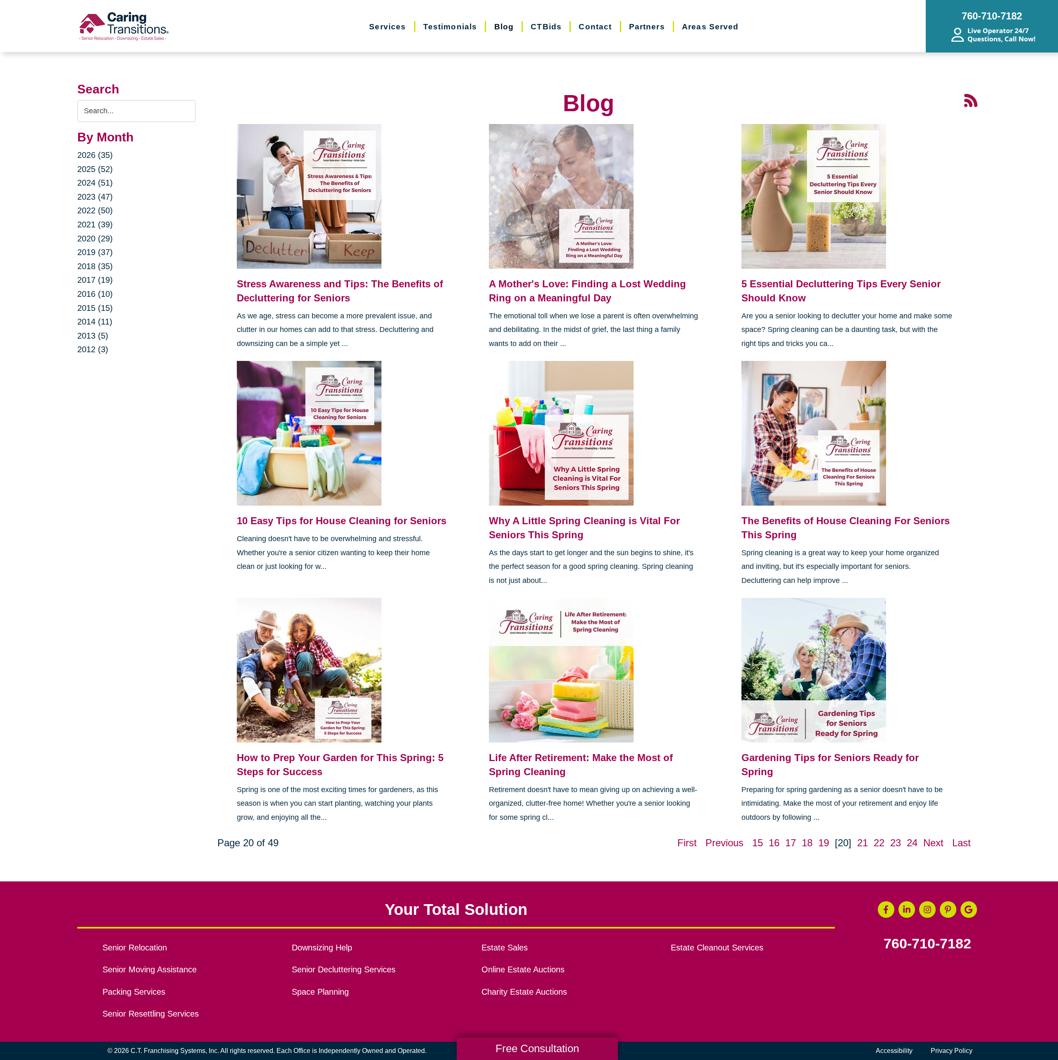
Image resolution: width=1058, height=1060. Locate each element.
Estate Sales (504, 947)
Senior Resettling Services (150, 1013)
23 (895, 842)
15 (757, 842)
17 (790, 842)
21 (862, 842)
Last (961, 842)
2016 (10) (95, 293)
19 (823, 842)
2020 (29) (95, 238)
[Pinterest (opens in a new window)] (948, 909)
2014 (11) (94, 321)
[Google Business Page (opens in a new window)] (968, 909)
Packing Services (133, 991)
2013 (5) (92, 335)
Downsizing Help (322, 947)
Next (933, 842)
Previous (724, 842)
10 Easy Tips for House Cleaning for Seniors (341, 520)
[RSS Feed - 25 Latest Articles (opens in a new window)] (971, 99)
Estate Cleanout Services (717, 947)
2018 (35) (95, 266)
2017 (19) (95, 279)
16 (774, 842)
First (687, 842)
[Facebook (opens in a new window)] (886, 909)
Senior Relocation (134, 947)
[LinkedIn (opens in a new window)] (906, 909)
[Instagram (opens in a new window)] (927, 909)
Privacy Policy (951, 1050)
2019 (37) (95, 252)
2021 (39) (95, 224)
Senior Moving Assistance (149, 969)
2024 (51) (95, 182)
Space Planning (320, 991)
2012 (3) (92, 349)
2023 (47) (95, 196)
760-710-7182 (927, 944)
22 (879, 842)
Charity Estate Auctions (524, 991)
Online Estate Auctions (523, 969)
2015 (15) (95, 308)
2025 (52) (95, 169)
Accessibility (894, 1050)
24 (912, 842)
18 (807, 842)
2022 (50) (95, 210)
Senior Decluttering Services (344, 969)
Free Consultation (537, 1048)
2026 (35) (95, 155)
